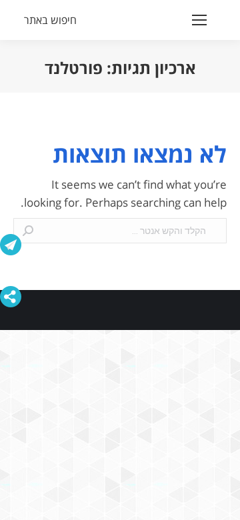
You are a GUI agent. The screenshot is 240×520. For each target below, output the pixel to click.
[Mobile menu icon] (199, 20)
